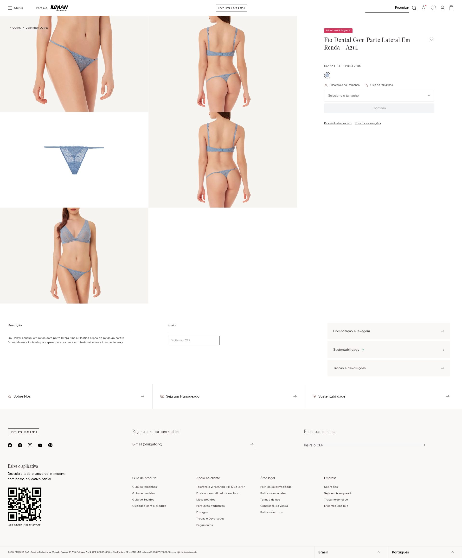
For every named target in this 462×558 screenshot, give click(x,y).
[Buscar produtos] (414, 8)
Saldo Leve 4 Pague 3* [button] (338, 30)
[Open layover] (248, 444)
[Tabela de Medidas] (379, 85)
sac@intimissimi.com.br (185, 552)
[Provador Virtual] (342, 85)
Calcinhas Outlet (37, 27)
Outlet (17, 27)
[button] (423, 8)
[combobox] (390, 8)
